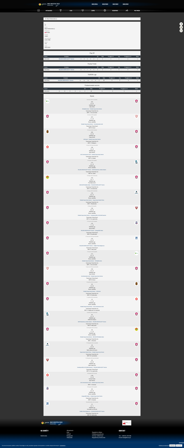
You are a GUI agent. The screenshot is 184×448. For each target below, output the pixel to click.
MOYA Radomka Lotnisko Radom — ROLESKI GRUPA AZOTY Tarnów (92, 321)
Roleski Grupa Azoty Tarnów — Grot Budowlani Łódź (92, 124)
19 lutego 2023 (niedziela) (92, 175)
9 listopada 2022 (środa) (92, 373)
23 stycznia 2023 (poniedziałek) (92, 236)
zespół (93, 11)
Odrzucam (172, 445)
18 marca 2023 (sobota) (92, 130)
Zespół (69, 434)
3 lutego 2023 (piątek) (92, 206)
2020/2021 (125, 4)
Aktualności (70, 430)
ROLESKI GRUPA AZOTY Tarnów (66, 59)
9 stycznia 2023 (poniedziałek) (92, 266)
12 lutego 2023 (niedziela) (92, 190)
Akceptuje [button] (179, 445)
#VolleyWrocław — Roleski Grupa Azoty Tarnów (92, 108)
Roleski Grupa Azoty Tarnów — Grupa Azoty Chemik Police (92, 200)
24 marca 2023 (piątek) (92, 114)
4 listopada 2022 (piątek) (92, 386)
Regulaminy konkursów (98, 437)
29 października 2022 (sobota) (92, 402)
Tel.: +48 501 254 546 (125, 436)
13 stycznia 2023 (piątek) (92, 251)
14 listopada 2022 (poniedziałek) (92, 358)
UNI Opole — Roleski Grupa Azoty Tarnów (92, 139)
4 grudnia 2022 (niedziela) (92, 312)
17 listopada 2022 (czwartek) (92, 342)
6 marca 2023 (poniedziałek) (92, 145)
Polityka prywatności (98, 434)
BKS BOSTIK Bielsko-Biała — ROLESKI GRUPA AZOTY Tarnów (92, 184)
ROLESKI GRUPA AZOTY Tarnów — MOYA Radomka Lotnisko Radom (92, 169)
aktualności (49, 11)
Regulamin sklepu (97, 432)
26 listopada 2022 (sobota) (92, 327)
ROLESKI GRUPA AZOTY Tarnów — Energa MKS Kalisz (92, 230)
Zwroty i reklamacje (97, 436)
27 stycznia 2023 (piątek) (92, 221)
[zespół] (83, 10)
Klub (68, 432)
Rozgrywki (70, 436)
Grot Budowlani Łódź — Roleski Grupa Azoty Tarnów (92, 276)
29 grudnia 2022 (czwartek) (92, 282)
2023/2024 (95, 4)
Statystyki (69, 437)
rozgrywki (115, 11)
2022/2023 (105, 4)
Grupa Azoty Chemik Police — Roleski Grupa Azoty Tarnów (92, 352)
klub (71, 11)
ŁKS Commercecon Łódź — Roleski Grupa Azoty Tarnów (92, 154)
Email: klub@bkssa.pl (125, 437)
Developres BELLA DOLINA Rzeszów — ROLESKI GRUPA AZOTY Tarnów (92, 367)
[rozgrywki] (105, 10)
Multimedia (44, 436)
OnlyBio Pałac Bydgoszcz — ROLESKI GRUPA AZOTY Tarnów (92, 411)
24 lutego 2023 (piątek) (92, 160)
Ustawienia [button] (62, 445)
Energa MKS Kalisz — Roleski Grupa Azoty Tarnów (92, 396)
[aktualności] (39, 10)
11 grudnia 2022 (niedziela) (92, 297)
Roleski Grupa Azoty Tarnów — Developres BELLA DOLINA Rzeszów (92, 215)
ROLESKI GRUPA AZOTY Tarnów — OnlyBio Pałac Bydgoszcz (92, 245)
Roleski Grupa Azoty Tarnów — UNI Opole (92, 291)
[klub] (61, 10)
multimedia (137, 11)
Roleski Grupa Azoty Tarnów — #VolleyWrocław (92, 260)
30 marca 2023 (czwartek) (92, 99)
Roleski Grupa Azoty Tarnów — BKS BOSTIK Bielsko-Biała (92, 337)
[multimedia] (127, 10)
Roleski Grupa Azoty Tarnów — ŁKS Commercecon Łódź (92, 306)
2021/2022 (115, 4)
